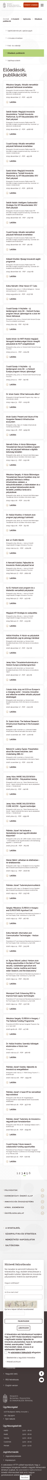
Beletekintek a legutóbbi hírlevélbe (21, 1358)
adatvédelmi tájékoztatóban (30, 1470)
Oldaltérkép (10, 1368)
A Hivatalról (15, 19)
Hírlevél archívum (14, 1362)
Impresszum (10, 1460)
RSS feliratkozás (12, 1380)
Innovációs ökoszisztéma (19, 1202)
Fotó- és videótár (14, 46)
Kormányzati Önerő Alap (19, 1196)
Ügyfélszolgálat (14, 1213)
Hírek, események (14, 1207)
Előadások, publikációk (16, 53)
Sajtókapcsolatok (14, 60)
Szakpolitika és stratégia (21, 1234)
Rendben (24, 1477)
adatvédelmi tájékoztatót (21, 1352)
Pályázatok (11, 1190)
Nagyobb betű (12, 1374)
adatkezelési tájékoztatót (15, 1349)
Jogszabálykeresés (13, 1456)
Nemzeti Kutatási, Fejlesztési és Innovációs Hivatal (19, 1398)
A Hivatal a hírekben (15, 38)
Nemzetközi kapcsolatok (20, 1240)
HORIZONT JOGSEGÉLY (31, 5)
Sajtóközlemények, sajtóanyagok (20, 31)
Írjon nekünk (10, 1419)
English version (12, 1385)
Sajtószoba (27, 19)
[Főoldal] (12, 5)
